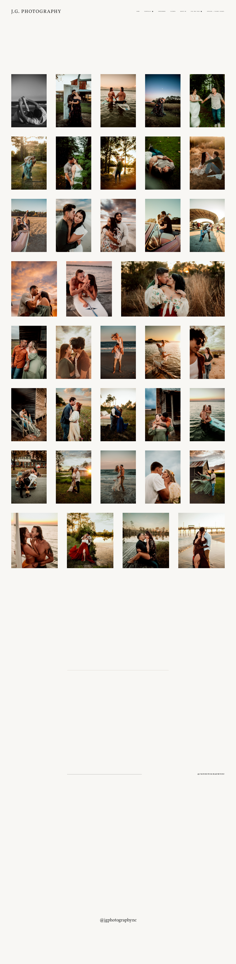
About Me (183, 11)
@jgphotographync (211, 774)
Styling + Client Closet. (216, 11)
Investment (162, 11)
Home (138, 11)
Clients (173, 11)
